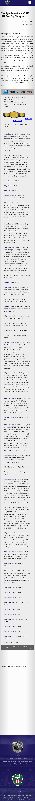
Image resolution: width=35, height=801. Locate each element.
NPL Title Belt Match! (22, 119)
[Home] (7, 3)
